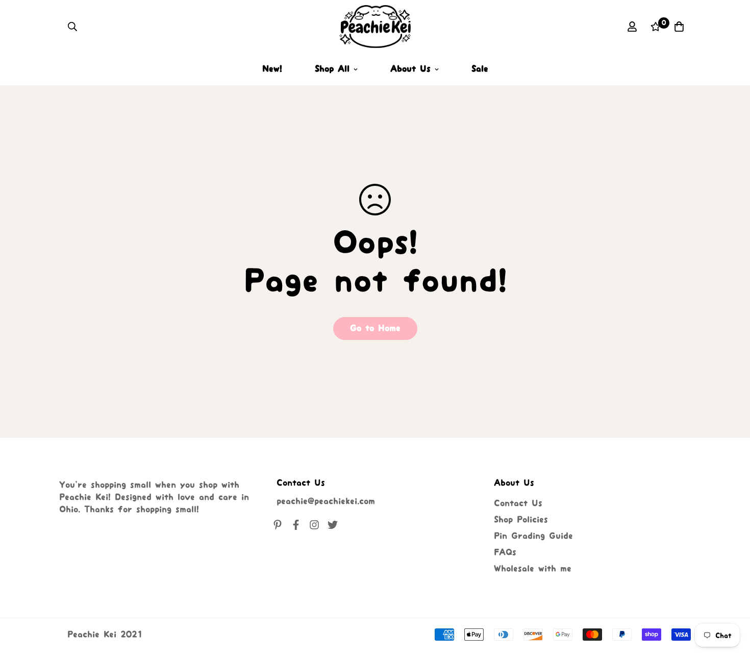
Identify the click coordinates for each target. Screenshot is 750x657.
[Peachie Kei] (375, 26)
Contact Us (518, 503)
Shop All (332, 69)
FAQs (505, 552)
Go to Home (375, 328)
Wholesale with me (532, 569)
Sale (479, 69)
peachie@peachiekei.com (326, 501)
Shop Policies (521, 520)
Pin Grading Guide (533, 536)
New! (272, 69)
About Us (410, 69)
